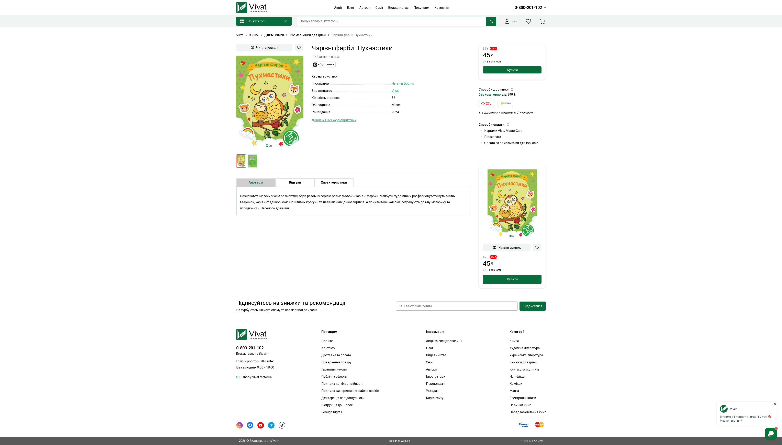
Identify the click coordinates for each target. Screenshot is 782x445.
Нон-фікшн (518, 376)
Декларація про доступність (342, 398)
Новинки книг (520, 405)
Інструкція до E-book (337, 405)
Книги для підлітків (524, 369)
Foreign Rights (331, 412)
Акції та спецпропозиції (444, 341)
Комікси (516, 384)
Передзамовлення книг (528, 412)
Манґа (514, 391)
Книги (514, 341)
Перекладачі (435, 384)
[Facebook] (250, 425)
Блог (429, 348)
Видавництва (436, 355)
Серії (430, 362)
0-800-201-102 (250, 348)
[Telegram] (271, 425)
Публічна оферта (334, 376)
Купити (512, 70)
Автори (431, 369)
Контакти (328, 348)
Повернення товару (336, 362)
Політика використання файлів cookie (350, 391)
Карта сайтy (435, 398)
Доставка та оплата (336, 355)
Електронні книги (523, 398)
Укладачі (432, 391)
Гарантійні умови (334, 369)
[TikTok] (282, 425)
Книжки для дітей (523, 362)
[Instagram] (239, 425)
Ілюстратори (435, 376)
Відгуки (295, 182)
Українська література (526, 355)
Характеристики (334, 182)
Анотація (256, 182)
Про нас (327, 341)
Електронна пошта (418, 306)
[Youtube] (260, 425)
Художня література (525, 348)
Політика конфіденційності (341, 384)
